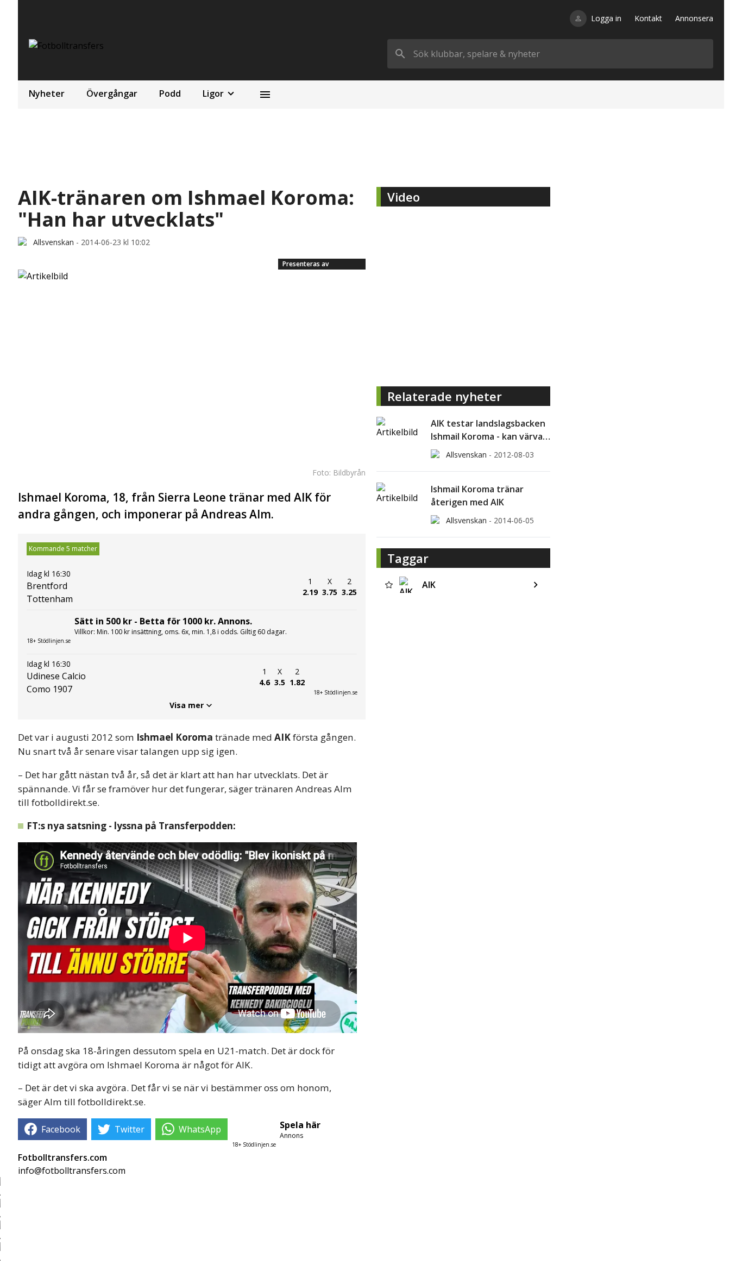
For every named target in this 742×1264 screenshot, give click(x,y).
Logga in (606, 18)
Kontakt (648, 18)
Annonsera (694, 18)
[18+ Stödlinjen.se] (335, 677)
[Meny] (265, 94)
